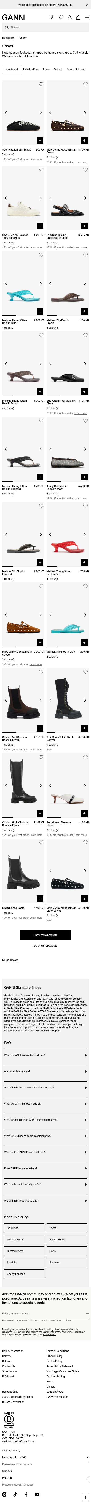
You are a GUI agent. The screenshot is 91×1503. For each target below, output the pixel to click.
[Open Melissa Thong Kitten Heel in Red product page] (68, 534)
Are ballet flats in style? (21, 1069)
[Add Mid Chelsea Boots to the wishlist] (41, 842)
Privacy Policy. (49, 1334)
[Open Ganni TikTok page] (15, 1494)
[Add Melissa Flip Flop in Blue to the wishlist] (85, 586)
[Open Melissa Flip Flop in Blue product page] (68, 614)
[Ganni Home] (13, 17)
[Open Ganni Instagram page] (4, 1494)
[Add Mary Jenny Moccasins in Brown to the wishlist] (85, 84)
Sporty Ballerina (76, 69)
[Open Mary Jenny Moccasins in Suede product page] (23, 614)
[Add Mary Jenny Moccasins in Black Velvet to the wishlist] (85, 842)
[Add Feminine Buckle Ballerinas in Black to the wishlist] (85, 169)
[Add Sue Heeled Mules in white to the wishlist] (85, 757)
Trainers (58, 69)
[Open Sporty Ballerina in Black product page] (23, 112)
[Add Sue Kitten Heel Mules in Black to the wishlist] (85, 335)
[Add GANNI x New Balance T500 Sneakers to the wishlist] (41, 169)
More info (31, 56)
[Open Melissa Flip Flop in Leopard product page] (23, 534)
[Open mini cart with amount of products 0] (78, 17)
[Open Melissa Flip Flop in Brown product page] (68, 283)
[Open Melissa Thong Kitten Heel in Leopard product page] (23, 449)
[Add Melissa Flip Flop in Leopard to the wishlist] (41, 506)
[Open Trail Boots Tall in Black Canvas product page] (68, 700)
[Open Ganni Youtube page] (37, 1494)
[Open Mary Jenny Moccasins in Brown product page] (68, 112)
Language (7, 1471)
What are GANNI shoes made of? (22, 1101)
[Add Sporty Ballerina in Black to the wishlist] (41, 84)
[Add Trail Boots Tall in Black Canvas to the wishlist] (85, 672)
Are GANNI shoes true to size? (21, 1198)
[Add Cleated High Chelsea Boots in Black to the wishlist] (41, 757)
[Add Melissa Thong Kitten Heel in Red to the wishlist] (85, 506)
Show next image (40, 112)
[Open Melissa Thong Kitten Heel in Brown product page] (23, 363)
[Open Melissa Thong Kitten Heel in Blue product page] (23, 283)
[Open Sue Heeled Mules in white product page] (68, 785)
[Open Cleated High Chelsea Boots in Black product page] (23, 785)
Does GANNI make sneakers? (21, 1166)
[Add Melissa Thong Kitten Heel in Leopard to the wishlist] (41, 421)
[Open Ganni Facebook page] (26, 1494)
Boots (46, 69)
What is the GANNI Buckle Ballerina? (25, 1150)
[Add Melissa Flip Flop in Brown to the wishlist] (85, 255)
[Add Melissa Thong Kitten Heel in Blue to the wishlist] (41, 255)
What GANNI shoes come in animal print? (27, 1134)
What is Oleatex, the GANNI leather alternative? (30, 1117)
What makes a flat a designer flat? (23, 1182)
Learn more (36, 159)
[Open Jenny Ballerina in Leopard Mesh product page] (68, 449)
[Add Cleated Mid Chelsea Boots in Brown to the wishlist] (41, 672)
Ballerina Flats (31, 69)
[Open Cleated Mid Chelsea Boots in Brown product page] (23, 700)
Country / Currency (11, 1450)
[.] (45, 4)
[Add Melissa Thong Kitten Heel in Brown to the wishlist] (41, 335)
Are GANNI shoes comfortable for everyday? (29, 1085)
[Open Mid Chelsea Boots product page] (23, 871)
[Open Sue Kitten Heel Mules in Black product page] (68, 363)
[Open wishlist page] (61, 17)
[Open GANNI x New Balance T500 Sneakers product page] (23, 198)
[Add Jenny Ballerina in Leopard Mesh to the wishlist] (85, 421)
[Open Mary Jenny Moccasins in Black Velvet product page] (68, 871)
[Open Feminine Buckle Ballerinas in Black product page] (68, 198)
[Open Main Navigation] (87, 17)
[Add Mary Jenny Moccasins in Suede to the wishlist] (41, 586)
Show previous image (6, 112)
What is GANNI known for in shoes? (24, 1053)
